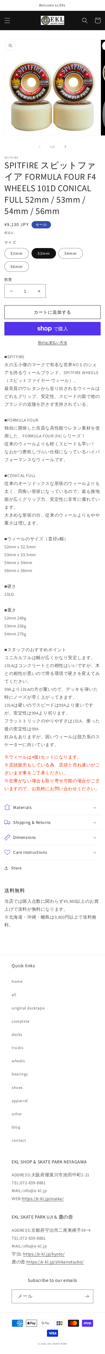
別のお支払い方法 (52, 342)
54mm (70, 253)
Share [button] (16, 868)
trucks (18, 1047)
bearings (20, 1074)
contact (19, 1140)
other (17, 1114)
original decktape (28, 1008)
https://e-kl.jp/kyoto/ (43, 1254)
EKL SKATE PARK (57, 1343)
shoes (17, 1087)
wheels (18, 1060)
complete (21, 1021)
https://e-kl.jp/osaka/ (43, 1198)
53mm (44, 253)
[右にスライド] (65, 146)
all (14, 994)
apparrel (20, 1100)
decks (17, 1034)
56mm (16, 266)
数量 (8, 279)
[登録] (86, 1296)
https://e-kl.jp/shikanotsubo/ (55, 1262)
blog (16, 1127)
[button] (7, 20)
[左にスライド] (39, 146)
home (17, 981)
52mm (16, 253)
